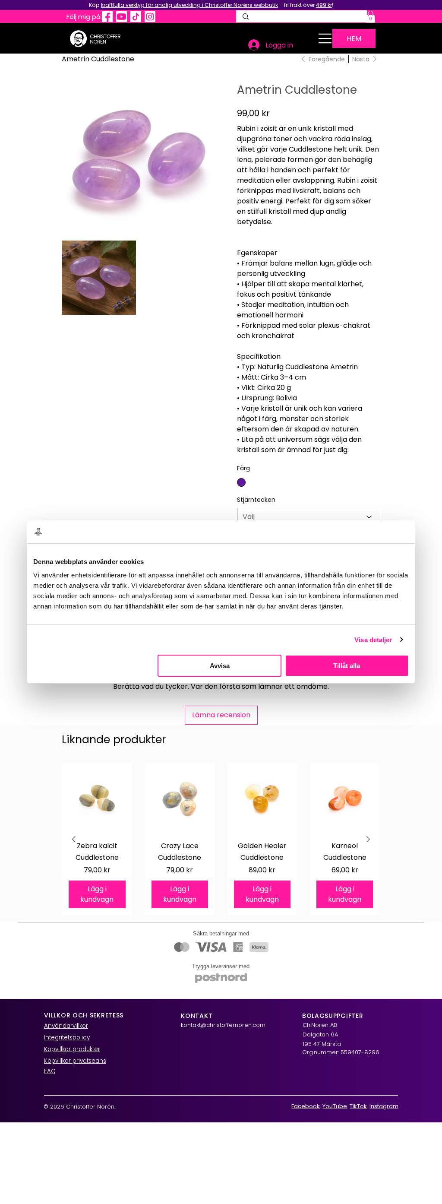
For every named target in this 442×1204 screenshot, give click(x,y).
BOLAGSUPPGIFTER (332, 1015)
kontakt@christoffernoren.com (223, 1025)
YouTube (334, 1106)
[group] (221, 839)
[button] (371, 16)
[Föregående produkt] (74, 839)
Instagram (383, 1106)
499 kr (324, 5)
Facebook (305, 1106)
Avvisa (220, 665)
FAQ (50, 1071)
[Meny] (325, 38)
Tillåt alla (346, 665)
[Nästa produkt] (368, 839)
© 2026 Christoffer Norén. (79, 1107)
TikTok (358, 1106)
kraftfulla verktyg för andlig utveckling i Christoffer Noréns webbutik (189, 5)
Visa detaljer (373, 639)
